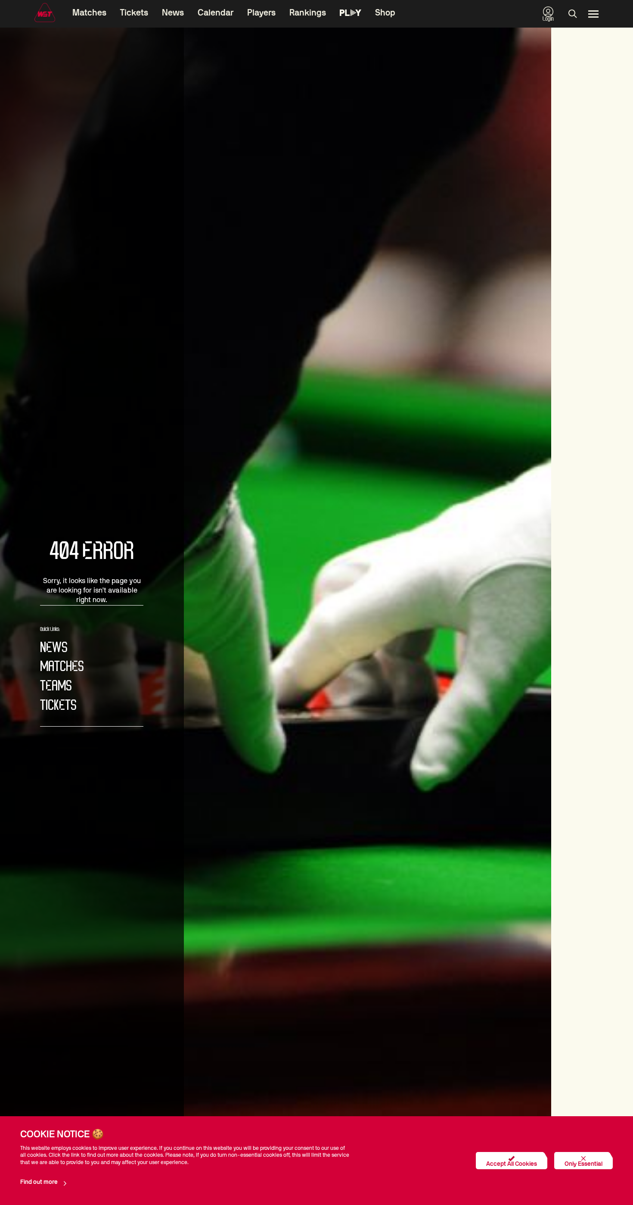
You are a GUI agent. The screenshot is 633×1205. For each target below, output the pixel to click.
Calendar (215, 13)
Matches (89, 13)
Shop (385, 13)
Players (261, 13)
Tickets (134, 13)
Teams (56, 686)
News (173, 13)
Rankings (307, 13)
